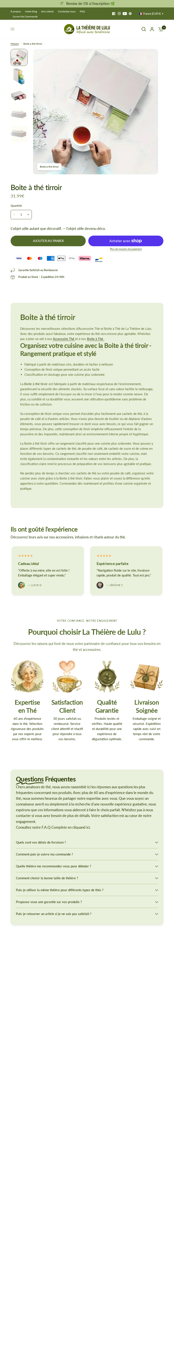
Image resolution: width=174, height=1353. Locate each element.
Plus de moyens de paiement (126, 249)
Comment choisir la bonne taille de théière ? (47, 878)
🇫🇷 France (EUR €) (150, 13)
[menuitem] (17, 11)
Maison (15, 43)
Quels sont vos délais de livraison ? (41, 842)
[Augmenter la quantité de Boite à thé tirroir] (28, 214)
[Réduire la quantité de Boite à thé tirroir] (14, 214)
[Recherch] (143, 29)
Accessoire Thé (64, 339)
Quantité (16, 205)
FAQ (82, 11)
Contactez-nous (67, 11)
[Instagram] (119, 13)
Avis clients (47, 11)
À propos (16, 11)
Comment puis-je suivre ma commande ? (44, 854)
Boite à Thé (95, 339)
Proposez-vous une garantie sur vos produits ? (49, 902)
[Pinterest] (130, 13)
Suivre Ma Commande (25, 16)
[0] (159, 29)
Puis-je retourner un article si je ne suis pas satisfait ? (53, 914)
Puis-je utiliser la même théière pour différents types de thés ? (60, 890)
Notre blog (31, 11)
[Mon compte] (152, 29)
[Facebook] (113, 13)
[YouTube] (125, 13)
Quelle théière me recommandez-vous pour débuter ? (53, 866)
